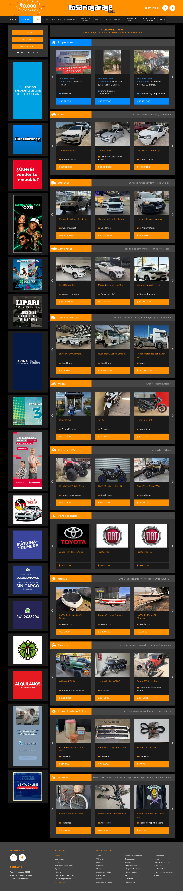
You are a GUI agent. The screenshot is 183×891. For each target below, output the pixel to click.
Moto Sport (106, 429)
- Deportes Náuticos (132, 869)
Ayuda (57, 869)
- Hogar (157, 859)
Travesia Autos (107, 159)
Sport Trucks (67, 495)
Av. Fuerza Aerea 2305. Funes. (110, 81)
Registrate (27, 39)
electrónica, (108, 777)
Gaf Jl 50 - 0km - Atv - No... (72, 486)
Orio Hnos (66, 228)
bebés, (136, 777)
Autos (98, 856)
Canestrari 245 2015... (147, 615)
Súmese (58, 862)
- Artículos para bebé (162, 862)
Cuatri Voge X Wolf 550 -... (110, 486)
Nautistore (66, 624)
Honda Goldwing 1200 (70, 681)
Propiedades (130, 859)
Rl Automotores (108, 228)
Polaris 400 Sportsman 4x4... (151, 486)
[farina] (27, 361)
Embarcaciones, (127, 579)
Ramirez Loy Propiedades (113, 93)
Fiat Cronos (64, 552)
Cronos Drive (65, 150)
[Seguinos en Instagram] (165, 8)
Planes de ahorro (102, 875)
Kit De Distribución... (108, 747)
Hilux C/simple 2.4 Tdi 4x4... (150, 285)
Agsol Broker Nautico (150, 624)
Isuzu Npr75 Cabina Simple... (73, 353)
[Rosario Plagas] (27, 650)
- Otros (156, 875)
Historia (58, 872)
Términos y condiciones (64, 866)
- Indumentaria (160, 869)
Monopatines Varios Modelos (73, 813)
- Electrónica (130, 882)
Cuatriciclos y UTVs (103, 872)
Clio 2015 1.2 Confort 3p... (110, 150)
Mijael (103, 363)
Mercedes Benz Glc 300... (71, 285)
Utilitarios (100, 859)
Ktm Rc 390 (143, 420)
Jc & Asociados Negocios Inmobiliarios (150, 92)
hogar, (129, 777)
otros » (167, 777)
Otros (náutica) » (163, 579)
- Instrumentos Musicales (163, 872)
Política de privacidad (63, 879)
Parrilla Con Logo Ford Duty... (73, 747)
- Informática (159, 856)
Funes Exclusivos (147, 690)
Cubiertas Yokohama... (148, 747)
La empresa (59, 859)
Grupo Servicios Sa (148, 429)
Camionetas (100, 862)
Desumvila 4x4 (68, 294)
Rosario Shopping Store (112, 823)
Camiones (100, 866)
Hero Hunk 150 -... (106, 420)
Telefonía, (97, 777)
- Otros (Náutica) (131, 872)
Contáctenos (59, 882)
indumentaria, (157, 777)
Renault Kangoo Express (110, 219)
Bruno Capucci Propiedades (67, 92)
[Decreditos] (27, 735)
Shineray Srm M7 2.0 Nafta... (151, 219)
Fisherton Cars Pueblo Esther (71, 158)
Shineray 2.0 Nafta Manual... (72, 219)
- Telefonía (129, 879)
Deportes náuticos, (145, 579)
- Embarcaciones (131, 866)
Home (57, 856)
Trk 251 (62, 420)
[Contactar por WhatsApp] (27, 139)
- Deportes (158, 866)
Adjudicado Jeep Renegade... (151, 552)
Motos (98, 869)
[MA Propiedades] (27, 174)
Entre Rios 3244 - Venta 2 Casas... (71, 81)
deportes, (145, 777)
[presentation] (52, 77)
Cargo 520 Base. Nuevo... (71, 615)
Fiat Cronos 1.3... (106, 552)
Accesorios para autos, (135, 711)
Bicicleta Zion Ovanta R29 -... (151, 813)
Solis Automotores (109, 294)
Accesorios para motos (158, 711)
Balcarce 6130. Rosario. (151, 81)
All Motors (66, 823)
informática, (120, 777)
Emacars (65, 429)
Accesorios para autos (104, 882)
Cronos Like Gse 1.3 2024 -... (150, 150)
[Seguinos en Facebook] (172, 8)
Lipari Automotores (149, 495)
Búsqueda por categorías (64, 875)
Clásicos (99, 879)
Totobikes (144, 823)
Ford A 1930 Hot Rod (108, 681)
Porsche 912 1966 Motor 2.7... (151, 681)
